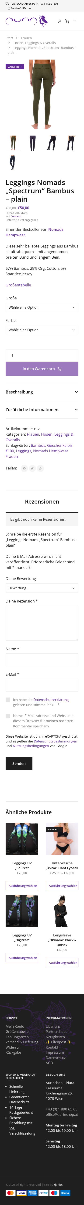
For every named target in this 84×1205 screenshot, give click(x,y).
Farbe (11, 320)
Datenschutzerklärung (51, 699)
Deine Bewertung (21, 578)
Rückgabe (13, 1052)
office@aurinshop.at (62, 1114)
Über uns (53, 1026)
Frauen (33, 434)
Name (12, 648)
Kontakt (52, 1047)
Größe (11, 298)
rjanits (58, 1185)
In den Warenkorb (39, 368)
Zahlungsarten (17, 1036)
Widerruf (13, 1047)
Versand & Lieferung (22, 1042)
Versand (16, 216)
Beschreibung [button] (19, 392)
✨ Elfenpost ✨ (58, 1042)
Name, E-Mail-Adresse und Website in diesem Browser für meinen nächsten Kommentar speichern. (43, 720)
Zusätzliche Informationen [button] (32, 409)
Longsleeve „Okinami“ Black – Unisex (62, 940)
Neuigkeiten (55, 1036)
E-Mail (12, 674)
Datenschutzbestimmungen (55, 741)
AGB (49, 1062)
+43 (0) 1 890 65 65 (61, 1109)
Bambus (38, 445)
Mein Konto (15, 1026)
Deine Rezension (22, 601)
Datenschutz (56, 1057)
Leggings (23, 450)
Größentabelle (18, 285)
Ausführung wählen (23, 886)
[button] (70, 68)
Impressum (55, 1052)
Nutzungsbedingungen (31, 746)
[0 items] (67, 21)
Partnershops (56, 1031)
